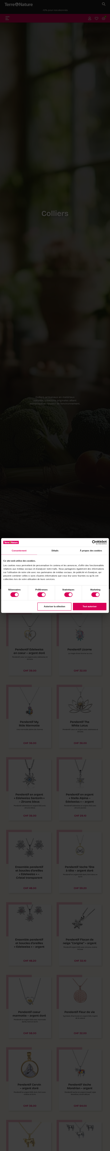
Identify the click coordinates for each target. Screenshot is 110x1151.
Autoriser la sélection (54, 606)
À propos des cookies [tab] (91, 550)
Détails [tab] (55, 550)
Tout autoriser (90, 606)
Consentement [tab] (19, 550)
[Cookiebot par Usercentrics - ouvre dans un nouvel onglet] (94, 542)
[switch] (41, 594)
